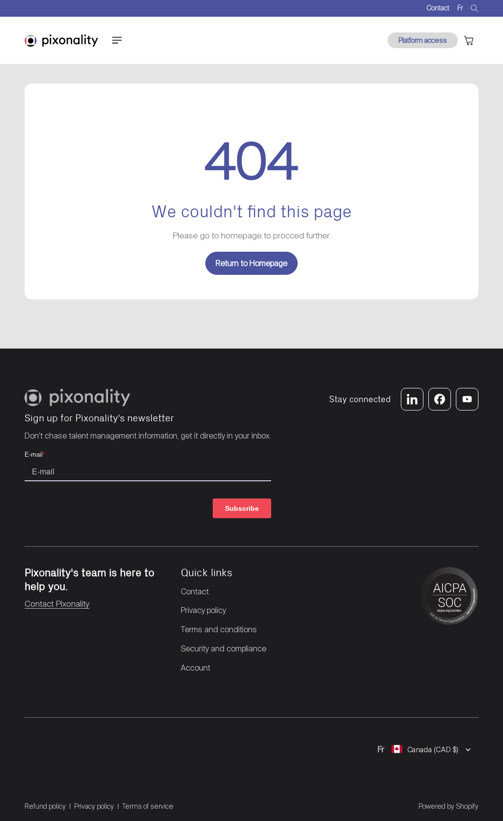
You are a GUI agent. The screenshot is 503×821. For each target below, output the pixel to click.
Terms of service (147, 806)
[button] (117, 40)
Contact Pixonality (57, 603)
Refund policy (45, 806)
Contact (437, 7)
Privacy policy (94, 806)
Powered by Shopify (448, 806)
